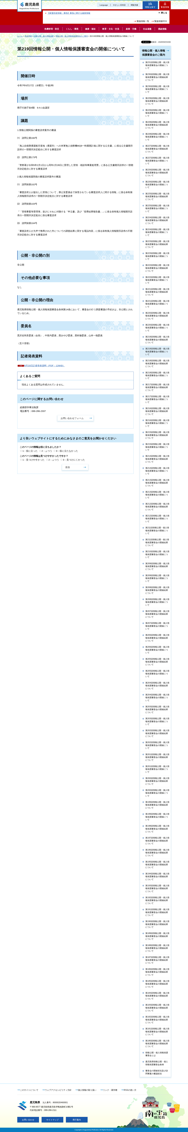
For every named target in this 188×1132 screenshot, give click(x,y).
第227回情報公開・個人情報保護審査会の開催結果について (157, 149)
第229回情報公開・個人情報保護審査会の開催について (157, 113)
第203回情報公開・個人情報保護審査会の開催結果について (157, 709)
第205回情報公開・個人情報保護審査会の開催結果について (157, 662)
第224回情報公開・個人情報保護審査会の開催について (157, 232)
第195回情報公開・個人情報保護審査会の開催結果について (157, 865)
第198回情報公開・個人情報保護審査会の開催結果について (157, 829)
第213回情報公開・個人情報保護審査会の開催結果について (157, 483)
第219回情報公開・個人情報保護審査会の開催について (157, 352)
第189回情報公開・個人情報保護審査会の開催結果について (157, 936)
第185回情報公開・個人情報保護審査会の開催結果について (157, 984)
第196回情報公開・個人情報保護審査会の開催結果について (157, 853)
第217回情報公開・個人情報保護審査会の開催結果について (157, 387)
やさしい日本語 (119, 5)
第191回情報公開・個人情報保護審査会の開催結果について (157, 912)
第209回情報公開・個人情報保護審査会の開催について (157, 578)
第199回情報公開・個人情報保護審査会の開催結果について (157, 805)
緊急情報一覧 (143, 21)
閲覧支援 (134, 5)
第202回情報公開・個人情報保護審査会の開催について (157, 745)
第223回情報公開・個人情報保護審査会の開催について (157, 256)
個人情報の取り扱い (87, 1090)
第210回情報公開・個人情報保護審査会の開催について (157, 554)
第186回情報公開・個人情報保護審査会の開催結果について (157, 972)
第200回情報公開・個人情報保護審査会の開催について (157, 793)
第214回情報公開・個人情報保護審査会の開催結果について (157, 459)
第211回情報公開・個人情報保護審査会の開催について (157, 530)
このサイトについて (29, 1090)
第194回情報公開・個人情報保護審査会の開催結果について (157, 877)
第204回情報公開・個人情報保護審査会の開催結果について (157, 686)
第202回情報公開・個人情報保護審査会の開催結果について (157, 733)
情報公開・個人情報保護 (44, 36)
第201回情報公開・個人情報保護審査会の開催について (157, 769)
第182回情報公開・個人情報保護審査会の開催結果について (157, 1020)
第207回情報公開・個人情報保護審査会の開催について (157, 626)
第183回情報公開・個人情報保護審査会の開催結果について (157, 1008)
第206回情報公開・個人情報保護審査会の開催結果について (157, 638)
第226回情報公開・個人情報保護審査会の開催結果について (157, 173)
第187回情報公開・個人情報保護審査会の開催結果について (157, 960)
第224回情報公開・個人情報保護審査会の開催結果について (157, 220)
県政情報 (28, 36)
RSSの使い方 (130, 1090)
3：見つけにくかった (74, 460)
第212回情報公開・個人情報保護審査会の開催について (157, 519)
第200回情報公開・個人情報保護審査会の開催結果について (157, 781)
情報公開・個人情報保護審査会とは (156, 1054)
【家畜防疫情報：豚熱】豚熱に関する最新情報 (68, 13)
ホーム (20, 36)
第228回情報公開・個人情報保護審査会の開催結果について (157, 125)
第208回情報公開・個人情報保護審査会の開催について (157, 602)
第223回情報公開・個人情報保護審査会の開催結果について (157, 244)
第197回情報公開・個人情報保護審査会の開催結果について (157, 841)
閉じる (164, 13)
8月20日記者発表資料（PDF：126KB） (44, 365)
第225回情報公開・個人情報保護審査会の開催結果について (157, 196)
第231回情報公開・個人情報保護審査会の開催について (157, 65)
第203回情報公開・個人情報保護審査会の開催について (157, 721)
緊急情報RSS (160, 21)
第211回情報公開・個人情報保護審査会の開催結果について (157, 542)
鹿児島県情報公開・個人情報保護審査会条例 (156, 1063)
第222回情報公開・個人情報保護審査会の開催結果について (157, 268)
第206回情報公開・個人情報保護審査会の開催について (157, 650)
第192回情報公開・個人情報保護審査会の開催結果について (157, 900)
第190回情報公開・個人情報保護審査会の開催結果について (157, 924)
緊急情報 (165, 7)
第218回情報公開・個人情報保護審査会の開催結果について (157, 363)
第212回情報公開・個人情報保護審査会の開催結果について (157, 507)
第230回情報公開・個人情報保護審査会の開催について (157, 89)
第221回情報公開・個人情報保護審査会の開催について (157, 304)
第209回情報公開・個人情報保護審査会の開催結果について (157, 566)
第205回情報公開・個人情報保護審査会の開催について (157, 674)
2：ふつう (47, 451)
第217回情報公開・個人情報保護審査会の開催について (157, 399)
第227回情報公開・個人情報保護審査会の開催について (157, 161)
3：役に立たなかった (67, 451)
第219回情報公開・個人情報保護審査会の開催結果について (157, 340)
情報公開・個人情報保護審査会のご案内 (72, 36)
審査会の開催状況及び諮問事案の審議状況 (156, 1072)
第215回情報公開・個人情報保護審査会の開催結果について (157, 435)
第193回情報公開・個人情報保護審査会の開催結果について (157, 888)
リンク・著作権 (110, 1090)
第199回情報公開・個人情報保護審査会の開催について (157, 817)
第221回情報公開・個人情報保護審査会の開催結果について (157, 292)
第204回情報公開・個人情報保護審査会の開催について (157, 698)
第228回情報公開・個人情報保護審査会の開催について (157, 137)
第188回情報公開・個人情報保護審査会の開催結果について (157, 948)
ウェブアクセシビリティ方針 (58, 1090)
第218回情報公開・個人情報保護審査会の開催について (157, 375)
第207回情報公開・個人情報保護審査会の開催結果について (157, 614)
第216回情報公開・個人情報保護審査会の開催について (157, 423)
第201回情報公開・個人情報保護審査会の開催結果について (157, 757)
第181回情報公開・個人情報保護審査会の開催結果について (157, 1032)
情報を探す (150, 7)
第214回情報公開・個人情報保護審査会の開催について (157, 471)
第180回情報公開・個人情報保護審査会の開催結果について (157, 1044)
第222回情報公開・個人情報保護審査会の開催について (157, 280)
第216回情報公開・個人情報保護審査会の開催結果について (157, 411)
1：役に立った (30, 451)
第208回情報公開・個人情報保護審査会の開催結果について (157, 590)
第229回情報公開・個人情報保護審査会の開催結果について (157, 101)
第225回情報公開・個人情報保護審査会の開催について (157, 208)
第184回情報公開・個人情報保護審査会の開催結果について (157, 996)
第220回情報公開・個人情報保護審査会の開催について (157, 328)
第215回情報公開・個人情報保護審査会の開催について (157, 447)
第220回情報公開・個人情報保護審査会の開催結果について (157, 316)
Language (104, 5)
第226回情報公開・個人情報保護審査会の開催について (157, 185)
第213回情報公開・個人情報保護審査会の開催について (157, 495)
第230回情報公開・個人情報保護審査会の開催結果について (157, 77)
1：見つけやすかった (34, 460)
